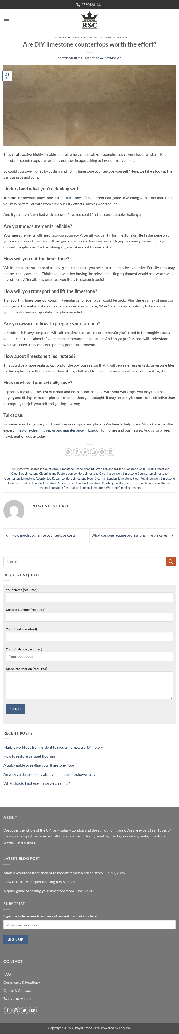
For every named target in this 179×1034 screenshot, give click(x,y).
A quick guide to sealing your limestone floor (38, 765)
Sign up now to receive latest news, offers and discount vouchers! (50, 916)
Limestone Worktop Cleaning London (116, 488)
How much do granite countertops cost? (43, 535)
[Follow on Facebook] (8, 1010)
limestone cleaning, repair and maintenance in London (57, 430)
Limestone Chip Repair (139, 469)
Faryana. (125, 1028)
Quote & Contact (17, 990)
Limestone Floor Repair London (138, 478)
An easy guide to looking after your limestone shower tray (49, 774)
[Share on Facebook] (77, 452)
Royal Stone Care (108, 58)
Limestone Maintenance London (64, 483)
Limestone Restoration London (69, 488)
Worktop (120, 37)
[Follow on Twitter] (24, 1010)
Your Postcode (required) (24, 649)
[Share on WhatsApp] (68, 452)
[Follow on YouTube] (33, 1010)
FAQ (7, 974)
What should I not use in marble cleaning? (36, 783)
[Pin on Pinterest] (102, 452)
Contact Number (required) (25, 610)
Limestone (79, 37)
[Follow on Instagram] (16, 1010)
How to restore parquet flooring (29, 756)
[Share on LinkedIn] (110, 452)
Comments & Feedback (21, 982)
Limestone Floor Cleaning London (94, 478)
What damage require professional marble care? (129, 535)
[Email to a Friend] (94, 452)
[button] (6, 19)
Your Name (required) (21, 590)
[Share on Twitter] (85, 452)
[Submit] (171, 561)
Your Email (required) (21, 629)
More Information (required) (26, 669)
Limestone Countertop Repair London (46, 478)
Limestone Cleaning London (103, 473)
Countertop (61, 37)
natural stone (70, 197)
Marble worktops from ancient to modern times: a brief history (53, 747)
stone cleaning (99, 37)
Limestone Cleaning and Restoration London (53, 473)
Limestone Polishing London (105, 483)
